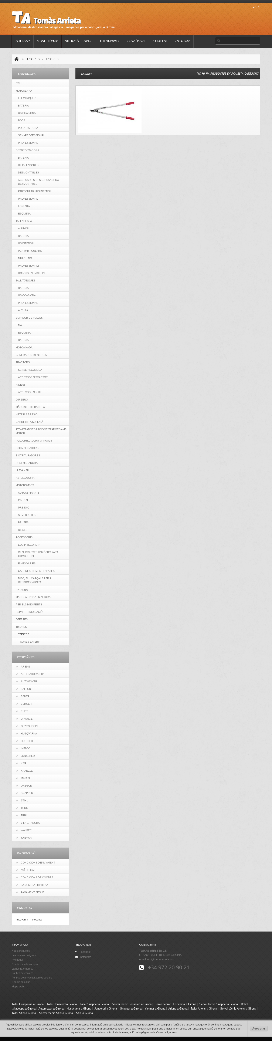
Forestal (24, 206)
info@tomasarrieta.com (161, 959)
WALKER (26, 830)
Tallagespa (24, 221)
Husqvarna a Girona (79, 1008)
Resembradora (27, 463)
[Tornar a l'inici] (16, 59)
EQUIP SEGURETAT (30, 544)
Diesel (22, 529)
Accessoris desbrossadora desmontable (38, 182)
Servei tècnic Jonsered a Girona (132, 1004)
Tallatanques (25, 280)
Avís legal (28, 870)
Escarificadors (27, 448)
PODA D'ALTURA (28, 127)
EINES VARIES (26, 563)
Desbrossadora (27, 150)
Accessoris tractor (33, 377)
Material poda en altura (33, 597)
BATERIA (23, 105)
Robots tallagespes (32, 273)
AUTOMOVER (29, 681)
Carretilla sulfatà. (30, 421)
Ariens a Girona (177, 1008)
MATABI (25, 778)
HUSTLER (27, 741)
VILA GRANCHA (30, 822)
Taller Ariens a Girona (204, 1008)
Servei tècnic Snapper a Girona (218, 1004)
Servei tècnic (47, 41)
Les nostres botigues (24, 955)
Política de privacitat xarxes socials (32, 977)
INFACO (25, 748)
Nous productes (21, 950)
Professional (28, 198)
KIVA (23, 763)
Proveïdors (136, 41)
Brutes (23, 522)
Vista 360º (182, 41)
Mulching (25, 258)
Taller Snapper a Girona (94, 1004)
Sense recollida (30, 369)
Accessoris (24, 537)
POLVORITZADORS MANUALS (34, 440)
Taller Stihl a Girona (24, 1013)
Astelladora (25, 477)
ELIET (24, 711)
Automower (109, 41)
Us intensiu (26, 243)
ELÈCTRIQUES (27, 98)
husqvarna (22, 919)
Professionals (29, 265)
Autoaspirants (29, 492)
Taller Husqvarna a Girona (28, 1004)
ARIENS (25, 666)
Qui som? (23, 41)
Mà (20, 325)
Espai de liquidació (29, 612)
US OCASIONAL (27, 113)
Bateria (23, 157)
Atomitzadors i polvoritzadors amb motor (41, 431)
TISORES (33, 59)
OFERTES (22, 619)
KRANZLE (27, 770)
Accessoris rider (31, 392)
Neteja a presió (26, 414)
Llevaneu (22, 470)
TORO (24, 808)
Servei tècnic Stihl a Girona (56, 1013)
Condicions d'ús (21, 982)
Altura (23, 310)
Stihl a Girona (84, 1013)
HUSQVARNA (29, 733)
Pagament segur (33, 892)
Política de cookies (22, 973)
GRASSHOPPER (31, 726)
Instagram (85, 957)
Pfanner (22, 589)
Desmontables (28, 172)
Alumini (23, 228)
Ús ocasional (27, 295)
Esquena (24, 213)
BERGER (26, 703)
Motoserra (24, 90)
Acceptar (258, 1028)
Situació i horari (78, 41)
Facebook (85, 951)
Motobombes (25, 485)
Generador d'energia (31, 355)
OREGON (26, 785)
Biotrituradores (28, 455)
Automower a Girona (51, 1008)
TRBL (24, 815)
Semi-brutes (26, 515)
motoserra (36, 919)
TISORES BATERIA (29, 641)
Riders (21, 384)
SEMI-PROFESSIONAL (31, 135)
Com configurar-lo (166, 1032)
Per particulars (30, 250)
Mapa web (18, 986)
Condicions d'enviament (38, 862)
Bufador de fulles (29, 317)
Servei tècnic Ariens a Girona (238, 1008)
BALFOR (26, 688)
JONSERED (28, 755)
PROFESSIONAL (28, 142)
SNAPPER (27, 793)
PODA (21, 120)
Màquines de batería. (30, 407)
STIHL (19, 83)
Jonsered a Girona (105, 1008)
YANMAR (26, 837)
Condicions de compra (37, 877)
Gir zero (22, 399)
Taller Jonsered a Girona (62, 1004)
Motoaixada (24, 347)
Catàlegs (160, 41)
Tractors (23, 362)
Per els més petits (29, 604)
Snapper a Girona (131, 1008)
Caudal (23, 500)
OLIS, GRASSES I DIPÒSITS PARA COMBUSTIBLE (38, 554)
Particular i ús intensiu (35, 191)
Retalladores (28, 165)
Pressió (23, 507)
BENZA (25, 696)
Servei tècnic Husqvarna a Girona (175, 1004)
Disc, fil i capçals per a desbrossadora (34, 580)
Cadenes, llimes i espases (36, 570)
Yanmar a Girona (155, 1008)
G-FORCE (27, 718)
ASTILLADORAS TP (32, 674)
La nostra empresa (34, 884)
